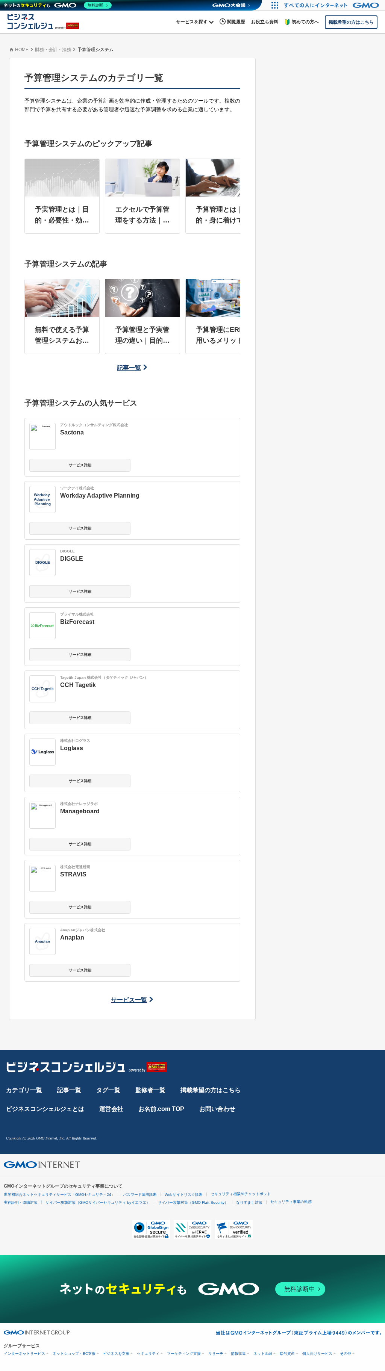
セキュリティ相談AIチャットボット (241, 1194)
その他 (345, 1353)
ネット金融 (262, 1353)
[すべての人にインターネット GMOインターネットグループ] (332, 5)
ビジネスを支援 (116, 1353)
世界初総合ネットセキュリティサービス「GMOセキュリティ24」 (59, 1194)
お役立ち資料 (264, 21)
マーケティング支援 (184, 1353)
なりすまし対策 (249, 1202)
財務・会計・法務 (53, 49)
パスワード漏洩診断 (140, 1194)
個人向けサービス (317, 1353)
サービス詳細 (80, 465)
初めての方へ (305, 21)
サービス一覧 (129, 1000)
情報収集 (238, 1353)
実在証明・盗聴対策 (21, 1202)
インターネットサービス (24, 1353)
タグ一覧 (108, 1090)
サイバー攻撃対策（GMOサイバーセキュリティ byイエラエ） (97, 1202)
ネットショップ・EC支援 (74, 1353)
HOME (22, 49)
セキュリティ (148, 1353)
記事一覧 (129, 368)
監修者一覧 (150, 1090)
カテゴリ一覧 (24, 1090)
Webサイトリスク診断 (184, 1194)
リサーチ (215, 1353)
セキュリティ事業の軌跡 (291, 1202)
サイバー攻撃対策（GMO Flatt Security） (193, 1202)
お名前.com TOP (161, 1109)
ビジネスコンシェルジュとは (45, 1109)
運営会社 (111, 1109)
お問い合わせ (217, 1109)
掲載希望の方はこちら (210, 1090)
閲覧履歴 (236, 21)
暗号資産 (287, 1353)
